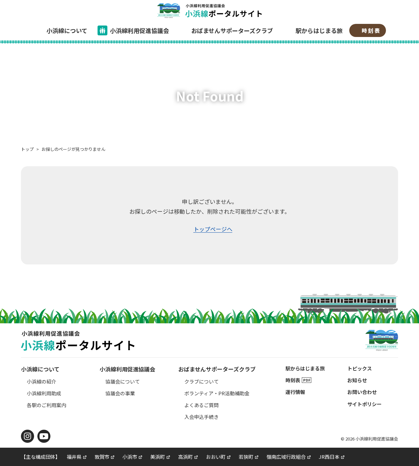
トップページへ (212, 229)
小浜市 (129, 456)
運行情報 (295, 391)
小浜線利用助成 (44, 393)
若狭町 (246, 456)
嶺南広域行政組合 (286, 456)
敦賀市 (102, 456)
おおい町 (216, 456)
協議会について (122, 381)
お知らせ (357, 380)
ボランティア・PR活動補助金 (216, 393)
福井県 (74, 456)
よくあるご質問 (201, 405)
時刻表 (371, 30)
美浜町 (157, 456)
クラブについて (201, 381)
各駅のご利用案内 (46, 405)
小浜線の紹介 (41, 381)
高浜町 (185, 456)
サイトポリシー (364, 404)
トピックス (359, 368)
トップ (27, 149)
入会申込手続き (201, 416)
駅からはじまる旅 (319, 30)
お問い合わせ (362, 391)
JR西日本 (329, 456)
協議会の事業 (120, 393)
